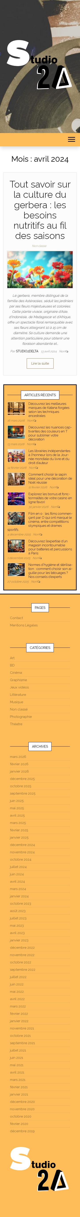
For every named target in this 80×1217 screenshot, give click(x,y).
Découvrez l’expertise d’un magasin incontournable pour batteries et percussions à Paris (50, 547)
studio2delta (27, 351)
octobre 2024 (20, 860)
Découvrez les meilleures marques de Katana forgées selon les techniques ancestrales (48, 410)
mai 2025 (17, 808)
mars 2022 (18, 1006)
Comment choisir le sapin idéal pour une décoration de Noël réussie (50, 478)
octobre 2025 (20, 786)
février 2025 (19, 830)
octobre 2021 (20, 1036)
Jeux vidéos (19, 687)
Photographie (21, 717)
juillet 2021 (18, 1050)
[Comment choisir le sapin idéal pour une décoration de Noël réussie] (16, 479)
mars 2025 (18, 823)
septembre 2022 (22, 970)
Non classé (39, 246)
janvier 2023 (19, 940)
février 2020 (19, 1124)
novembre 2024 (22, 852)
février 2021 (19, 1087)
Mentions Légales (24, 625)
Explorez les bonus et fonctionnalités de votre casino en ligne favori (50, 498)
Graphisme (18, 680)
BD (12, 665)
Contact (16, 618)
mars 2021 (17, 1080)
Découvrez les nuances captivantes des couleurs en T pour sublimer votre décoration (50, 433)
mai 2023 (17, 926)
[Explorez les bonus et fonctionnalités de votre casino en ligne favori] (16, 498)
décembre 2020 (22, 1102)
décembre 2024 (22, 845)
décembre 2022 (22, 948)
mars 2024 (18, 889)
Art (12, 658)
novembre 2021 (22, 1028)
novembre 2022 (22, 955)
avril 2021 (17, 1072)
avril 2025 (17, 815)
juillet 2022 (18, 977)
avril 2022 (17, 999)
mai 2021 (16, 1065)
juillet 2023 (18, 918)
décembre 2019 (22, 1131)
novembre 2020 (22, 1109)
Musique (16, 702)
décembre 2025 (22, 779)
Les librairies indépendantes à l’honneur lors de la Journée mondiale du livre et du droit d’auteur (49, 457)
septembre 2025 (22, 793)
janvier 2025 (19, 838)
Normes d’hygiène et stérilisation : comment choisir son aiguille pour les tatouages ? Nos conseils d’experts (50, 571)
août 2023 (18, 911)
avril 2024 (17, 882)
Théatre (16, 724)
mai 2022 (17, 992)
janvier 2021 (19, 1094)
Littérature (18, 695)
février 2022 (19, 1014)
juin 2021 (16, 1058)
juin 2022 (17, 984)
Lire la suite (40, 363)
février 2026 (19, 764)
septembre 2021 (22, 1043)
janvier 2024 (19, 896)
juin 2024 (17, 874)
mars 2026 (18, 757)
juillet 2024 (18, 867)
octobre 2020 (20, 1116)
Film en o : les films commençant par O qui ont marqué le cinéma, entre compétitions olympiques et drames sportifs (39, 522)
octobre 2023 (20, 904)
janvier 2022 (19, 1021)
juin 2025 (17, 801)
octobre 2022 (20, 962)
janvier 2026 (19, 771)
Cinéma (16, 673)
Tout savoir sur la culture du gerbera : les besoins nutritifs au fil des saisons (40, 210)
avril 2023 (17, 933)
